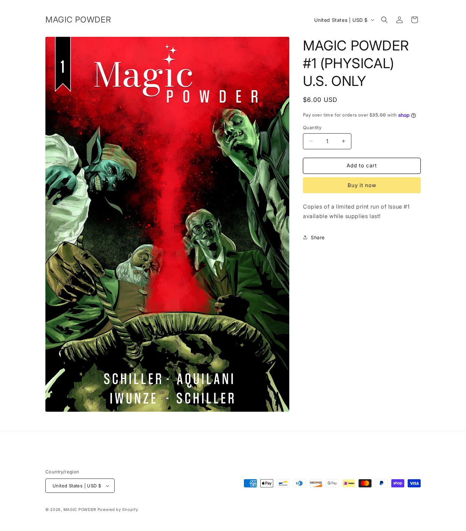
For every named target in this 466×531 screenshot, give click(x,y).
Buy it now (362, 185)
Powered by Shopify (118, 509)
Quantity (312, 127)
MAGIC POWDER (79, 509)
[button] (384, 19)
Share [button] (318, 237)
